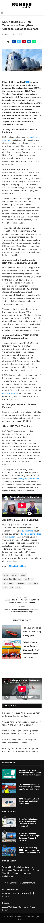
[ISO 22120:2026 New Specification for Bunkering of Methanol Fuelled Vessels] (9, 774)
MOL (27, 82)
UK (12, 587)
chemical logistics (10, 393)
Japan (23, 575)
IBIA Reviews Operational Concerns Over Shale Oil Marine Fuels (29, 801)
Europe (14, 575)
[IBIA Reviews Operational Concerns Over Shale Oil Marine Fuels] (9, 802)
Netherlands (8, 583)
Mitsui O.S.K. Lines (17, 566)
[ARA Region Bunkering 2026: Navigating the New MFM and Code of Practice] (9, 851)
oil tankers (10, 537)
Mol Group (29, 579)
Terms (25, 907)
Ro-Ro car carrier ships (31, 534)
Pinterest (6, 896)
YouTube (15, 893)
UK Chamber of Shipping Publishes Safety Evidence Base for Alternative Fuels (29, 787)
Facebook (25, 893)
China (6, 575)
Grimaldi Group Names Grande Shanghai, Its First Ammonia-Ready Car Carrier (31, 650)
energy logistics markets (29, 478)
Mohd (7, 34)
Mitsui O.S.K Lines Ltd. (12, 579)
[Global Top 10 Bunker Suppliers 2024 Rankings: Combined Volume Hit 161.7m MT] (9, 837)
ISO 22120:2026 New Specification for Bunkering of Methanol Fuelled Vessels (30, 772)
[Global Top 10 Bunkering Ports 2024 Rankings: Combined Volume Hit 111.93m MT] (9, 822)
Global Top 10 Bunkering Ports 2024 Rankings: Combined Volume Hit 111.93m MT (28, 822)
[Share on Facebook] (14, 41)
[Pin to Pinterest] (24, 41)
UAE (5, 587)
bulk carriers (27, 531)
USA (18, 587)
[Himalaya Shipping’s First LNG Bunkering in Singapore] (11, 631)
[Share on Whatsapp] (34, 41)
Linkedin (6, 893)
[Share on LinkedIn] (29, 41)
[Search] (41, 13)
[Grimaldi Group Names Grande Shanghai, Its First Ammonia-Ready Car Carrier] (11, 649)
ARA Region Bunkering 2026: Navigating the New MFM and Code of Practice (29, 850)
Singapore (21, 583)
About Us (6, 907)
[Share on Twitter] (19, 41)
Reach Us (16, 907)
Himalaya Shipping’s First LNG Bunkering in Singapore (32, 632)
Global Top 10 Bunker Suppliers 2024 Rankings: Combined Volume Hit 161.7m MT (29, 836)
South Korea (33, 583)
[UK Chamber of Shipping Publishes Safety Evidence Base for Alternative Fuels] (9, 788)
